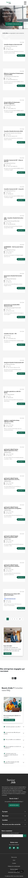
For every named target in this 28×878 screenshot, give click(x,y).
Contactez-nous (9, 720)
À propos (5, 812)
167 (20, 619)
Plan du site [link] (14, 857)
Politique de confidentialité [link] (14, 866)
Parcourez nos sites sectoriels (11, 824)
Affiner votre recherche (14, 24)
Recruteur (5, 816)
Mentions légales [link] (14, 869)
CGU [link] (14, 860)
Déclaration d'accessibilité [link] (14, 872)
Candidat (5, 820)
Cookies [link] (14, 863)
